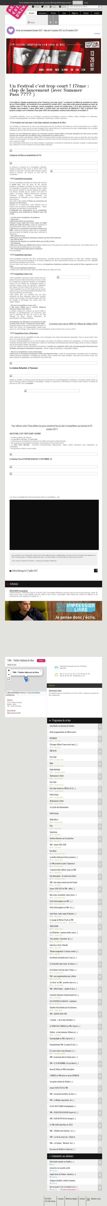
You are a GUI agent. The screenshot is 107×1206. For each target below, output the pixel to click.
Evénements (42, 13)
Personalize (78, 3)
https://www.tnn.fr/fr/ (14, 713)
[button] (26, 679)
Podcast (85, 13)
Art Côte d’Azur (50, 1201)
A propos (61, 1198)
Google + (54, 7)
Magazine (75, 13)
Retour (31, 22)
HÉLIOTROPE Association (19, 590)
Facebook (37, 7)
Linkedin (64, 7)
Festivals (97, 33)
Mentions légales (71, 1198)
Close (86, 2)
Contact (96, 13)
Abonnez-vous (96, 1198)
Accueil (31, 13)
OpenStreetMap (34, 692)
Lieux (64, 13)
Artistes (53, 13)
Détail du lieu (11, 664)
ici (58, 497)
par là (22, 497)
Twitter (46, 7)
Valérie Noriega (18, 570)
